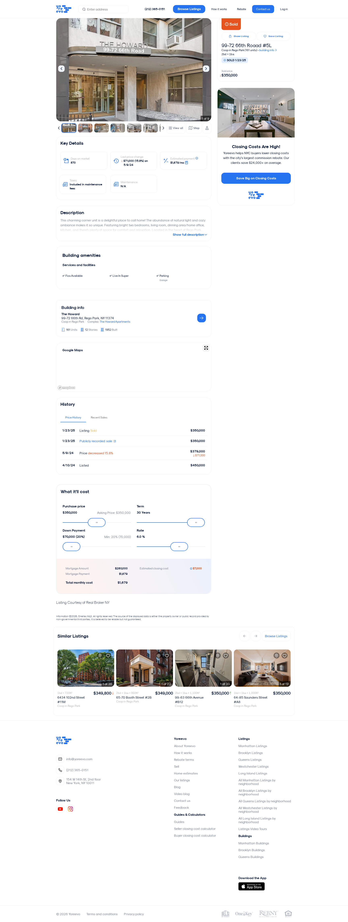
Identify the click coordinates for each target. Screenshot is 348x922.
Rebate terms (184, 759)
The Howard (70, 314)
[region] (133, 367)
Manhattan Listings (252, 746)
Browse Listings (189, 9)
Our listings (182, 780)
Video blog (182, 794)
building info (267, 50)
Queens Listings (250, 759)
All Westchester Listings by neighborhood (257, 809)
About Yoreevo (184, 746)
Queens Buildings (251, 857)
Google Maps (72, 350)
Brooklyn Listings (250, 753)
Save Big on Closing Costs (256, 178)
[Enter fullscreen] (206, 348)
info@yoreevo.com (79, 759)
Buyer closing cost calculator (195, 835)
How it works (219, 9)
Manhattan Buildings (253, 843)
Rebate (241, 9)
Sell (176, 766)
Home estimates (186, 773)
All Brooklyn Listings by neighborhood (254, 792)
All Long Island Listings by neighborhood (257, 820)
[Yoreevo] (63, 743)
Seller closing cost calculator (195, 828)
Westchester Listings (253, 766)
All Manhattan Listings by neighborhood (256, 782)
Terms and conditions (102, 914)
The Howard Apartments (115, 321)
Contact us (263, 9)
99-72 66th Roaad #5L (247, 45)
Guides (179, 822)
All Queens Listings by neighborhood (264, 801)
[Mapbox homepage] (66, 387)
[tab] (73, 417)
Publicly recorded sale (96, 441)
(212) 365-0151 (155, 9)
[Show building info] (201, 318)
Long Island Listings (252, 773)
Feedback (181, 807)
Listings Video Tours (252, 829)
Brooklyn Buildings (251, 850)
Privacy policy (134, 914)
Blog (177, 787)
